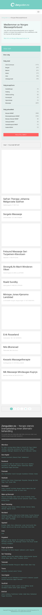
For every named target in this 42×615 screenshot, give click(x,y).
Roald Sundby (10, 282)
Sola (14, 541)
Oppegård (4, 451)
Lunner (24, 525)
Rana (22, 517)
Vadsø (36, 474)
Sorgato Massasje (12, 214)
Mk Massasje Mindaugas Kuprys (20, 372)
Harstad (10, 571)
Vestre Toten (24, 527)
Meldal (17, 556)
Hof (2, 586)
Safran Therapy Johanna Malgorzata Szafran (16, 200)
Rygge (3, 596)
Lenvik (15, 571)
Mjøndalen (14, 465)
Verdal (14, 508)
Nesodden (26, 449)
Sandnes (9, 541)
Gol (13, 464)
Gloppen (16, 550)
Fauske (31, 515)
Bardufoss (4, 571)
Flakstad (36, 515)
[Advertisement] (21, 172)
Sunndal (19, 498)
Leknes (3, 517)
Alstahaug (4, 515)
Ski (20, 451)
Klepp (32, 540)
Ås (2, 447)
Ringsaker (25, 480)
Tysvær (36, 541)
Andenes (10, 515)
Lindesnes (30, 577)
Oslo (3, 531)
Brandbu (3, 525)
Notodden (11, 564)
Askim (3, 594)
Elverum (3, 480)
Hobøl (24, 594)
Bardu (19, 515)
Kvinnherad (10, 490)
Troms (3, 569)
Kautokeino (25, 474)
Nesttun (24, 488)
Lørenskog (10, 449)
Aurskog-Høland (12, 447)
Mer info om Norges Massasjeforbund (15, 38)
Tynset (10, 482)
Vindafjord (10, 543)
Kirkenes (31, 474)
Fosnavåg (9, 497)
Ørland (26, 558)
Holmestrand (7, 586)
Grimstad (9, 457)
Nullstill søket (21, 134)
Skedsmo (16, 451)
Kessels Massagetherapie (16, 359)
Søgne (15, 579)
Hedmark (4, 478)
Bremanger (4, 550)
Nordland (4, 513)
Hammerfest (7, 474)
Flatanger (4, 507)
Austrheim (14, 488)
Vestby (34, 451)
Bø (7, 564)
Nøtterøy (26, 586)
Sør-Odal (35, 480)
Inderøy (18, 507)
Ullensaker (29, 451)
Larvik (22, 586)
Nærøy (33, 507)
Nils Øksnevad (10, 347)
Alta (2, 474)
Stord (21, 490)
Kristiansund (5, 498)
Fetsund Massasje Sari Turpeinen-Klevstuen (15, 253)
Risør (19, 457)
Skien (30, 564)
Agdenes (3, 556)
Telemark (4, 562)
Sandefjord (4, 587)
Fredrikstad (14, 594)
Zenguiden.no (5, 17)
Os (19, 490)
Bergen (19, 488)
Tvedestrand (25, 457)
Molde (11, 498)
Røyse (10, 467)
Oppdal (35, 556)
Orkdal (3, 558)
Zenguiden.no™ (34, 610)
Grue (7, 480)
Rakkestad (33, 594)
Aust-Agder (5, 455)
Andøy (15, 515)
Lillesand (14, 457)
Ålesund (3, 497)
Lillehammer (17, 525)
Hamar (12, 480)
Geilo (10, 464)
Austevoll (7, 488)
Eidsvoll (24, 447)
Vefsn (3, 518)
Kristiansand (23, 577)
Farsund (9, 577)
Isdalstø (3, 490)
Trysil (6, 482)
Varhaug (3, 543)
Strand (24, 541)
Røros (7, 558)
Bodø (22, 515)
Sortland (35, 517)
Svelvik (14, 587)
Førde (12, 550)
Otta (35, 525)
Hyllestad (22, 550)
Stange (30, 480)
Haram (23, 497)
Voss (25, 490)
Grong (13, 507)
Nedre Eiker (25, 465)
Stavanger (19, 541)
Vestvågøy (12, 518)
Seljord (22, 564)
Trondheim (20, 558)
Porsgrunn (17, 564)
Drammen (6, 464)
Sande (31, 586)
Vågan (7, 518)
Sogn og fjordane (7, 547)
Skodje (15, 498)
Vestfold (4, 583)
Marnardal (9, 579)
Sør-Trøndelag (6, 554)
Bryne (31, 541)
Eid (9, 550)
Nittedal (31, 449)
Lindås (15, 490)
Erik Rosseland (11, 334)
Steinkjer (3, 508)
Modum (19, 465)
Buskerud (4, 461)
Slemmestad (4, 467)
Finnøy (9, 540)
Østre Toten (31, 527)
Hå (17, 540)
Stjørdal (9, 508)
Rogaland (4, 537)
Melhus (21, 556)
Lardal (18, 586)
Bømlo (28, 488)
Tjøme (18, 587)
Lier (9, 465)
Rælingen (10, 451)
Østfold (4, 592)
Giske (18, 497)
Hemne (9, 556)
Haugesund (22, 540)
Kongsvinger (17, 480)
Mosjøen (14, 517)
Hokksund (18, 464)
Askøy (3, 488)
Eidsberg (8, 594)
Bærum (19, 447)
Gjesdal (14, 540)
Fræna (14, 497)
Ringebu (3, 527)
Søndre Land (10, 527)
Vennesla (19, 579)
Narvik (18, 517)
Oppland (4, 523)
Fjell (34, 488)
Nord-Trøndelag (6, 504)
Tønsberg (23, 587)
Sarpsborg (9, 596)
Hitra (12, 556)
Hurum (26, 464)
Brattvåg (27, 497)
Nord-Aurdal (29, 525)
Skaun (15, 558)
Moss (28, 594)
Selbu (11, 558)
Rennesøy (4, 541)
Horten (13, 586)
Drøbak (35, 447)
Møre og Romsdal (7, 494)
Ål (2, 464)
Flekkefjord (16, 577)
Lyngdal (36, 577)
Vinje (33, 564)
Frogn (30, 447)
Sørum (23, 451)
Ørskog (3, 500)
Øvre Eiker (15, 467)
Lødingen (8, 517)
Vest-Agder (5, 575)
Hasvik (14, 474)
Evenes (27, 515)
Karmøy (28, 540)
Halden (20, 594)
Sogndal (31, 550)
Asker (5, 447)
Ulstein (31, 498)
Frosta (9, 507)
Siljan (26, 564)
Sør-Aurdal (17, 527)
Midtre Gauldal (28, 556)
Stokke (10, 587)
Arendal (3, 457)
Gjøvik (8, 525)
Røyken (31, 465)
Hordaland (4, 486)
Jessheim (4, 449)
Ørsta (7, 500)
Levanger (22, 507)
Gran (12, 525)
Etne (31, 488)
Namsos (28, 507)
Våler (14, 482)
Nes (22, 449)
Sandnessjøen (28, 517)
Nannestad (17, 449)
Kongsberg (4, 465)
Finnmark (4, 471)
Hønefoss (31, 464)
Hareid (33, 497)
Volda (34, 498)
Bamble (3, 564)
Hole (22, 464)
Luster (27, 550)
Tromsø (19, 571)
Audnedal (4, 577)
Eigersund (4, 540)
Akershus (4, 445)
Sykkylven (25, 498)
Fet (27, 447)
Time (28, 541)
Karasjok (18, 474)
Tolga (2, 482)
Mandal (3, 579)
